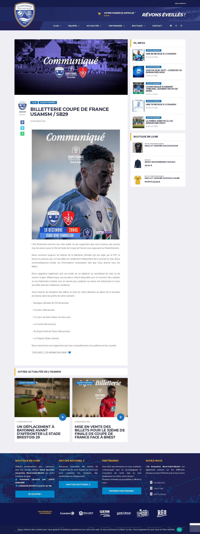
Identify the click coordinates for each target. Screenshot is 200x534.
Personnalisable (157, 143)
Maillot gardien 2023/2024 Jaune (162, 178)
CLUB (56, 26)
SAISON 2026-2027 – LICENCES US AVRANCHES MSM (164, 71)
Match (147, 143)
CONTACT (157, 26)
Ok (179, 529)
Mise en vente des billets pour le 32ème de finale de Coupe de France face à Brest (100, 432)
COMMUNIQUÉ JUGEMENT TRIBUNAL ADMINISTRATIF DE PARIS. (162, 88)
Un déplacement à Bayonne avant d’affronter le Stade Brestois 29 (39, 432)
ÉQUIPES (72, 26)
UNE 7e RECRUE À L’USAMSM (161, 104)
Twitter (158, 489)
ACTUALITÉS (93, 26)
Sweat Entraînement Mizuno (160, 162)
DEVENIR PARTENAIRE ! (121, 491)
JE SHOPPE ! (35, 494)
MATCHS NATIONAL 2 (78, 484)
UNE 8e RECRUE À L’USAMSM (161, 53)
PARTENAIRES (115, 26)
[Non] (196, 529)
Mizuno (148, 160)
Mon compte (180, 3)
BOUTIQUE (137, 26)
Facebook (159, 483)
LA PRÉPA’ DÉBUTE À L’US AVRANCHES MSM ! (159, 122)
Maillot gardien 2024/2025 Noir (161, 146)
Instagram (159, 494)
